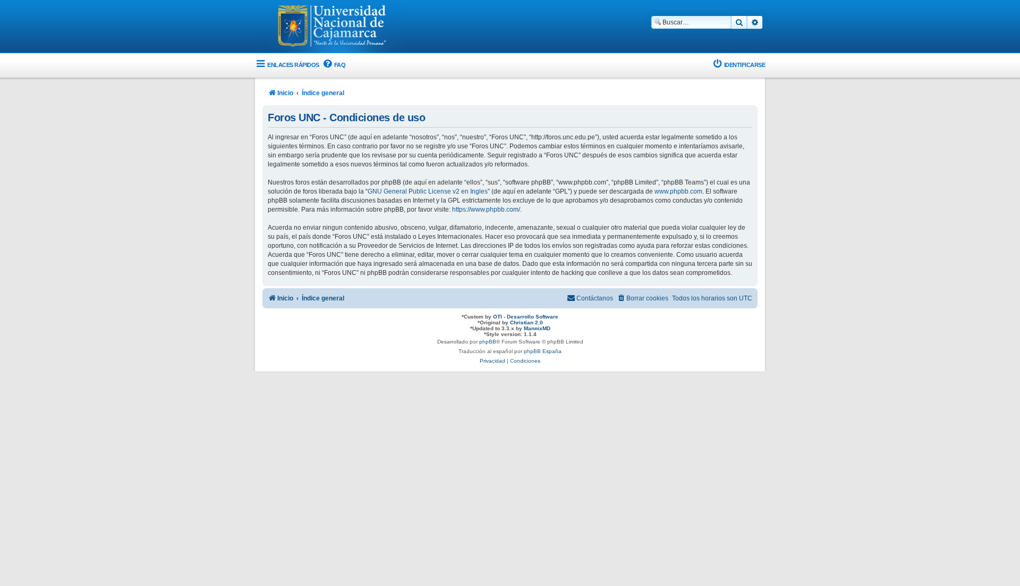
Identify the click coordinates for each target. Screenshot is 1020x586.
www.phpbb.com (678, 191)
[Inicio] (332, 27)
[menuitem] (334, 65)
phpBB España (543, 351)
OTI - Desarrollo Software (525, 317)
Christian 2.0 (526, 322)
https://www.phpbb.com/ (486, 209)
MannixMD (537, 328)
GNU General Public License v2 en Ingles (428, 191)
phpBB (487, 342)
